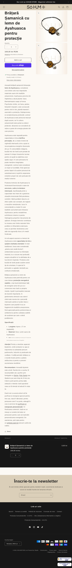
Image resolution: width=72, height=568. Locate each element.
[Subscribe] (51, 495)
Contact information (62, 552)
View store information (14, 80)
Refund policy (43, 550)
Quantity (7, 43)
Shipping (7, 54)
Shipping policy (51, 552)
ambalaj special (12, 423)
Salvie (16, 375)
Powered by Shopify (33, 550)
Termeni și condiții (21, 511)
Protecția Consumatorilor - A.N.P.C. (36, 520)
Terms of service (63, 550)
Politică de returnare (35, 511)
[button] (4, 7)
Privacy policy (53, 550)
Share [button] (9, 431)
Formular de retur (49, 511)
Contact (59, 511)
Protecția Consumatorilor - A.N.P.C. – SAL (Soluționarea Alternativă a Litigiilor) (35, 516)
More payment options (18, 69)
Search (11, 511)
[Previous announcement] (4, 2)
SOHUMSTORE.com (22, 550)
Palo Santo (23, 375)
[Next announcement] (68, 2)
